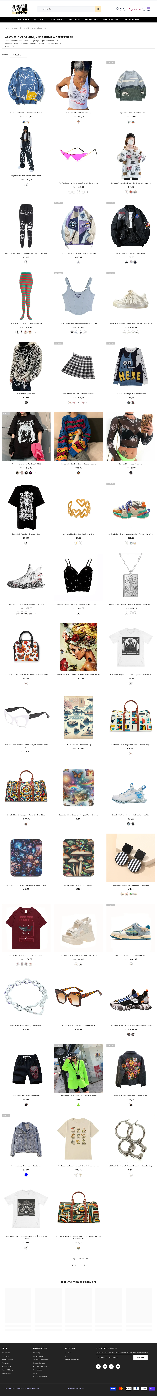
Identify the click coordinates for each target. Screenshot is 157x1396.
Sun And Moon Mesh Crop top (130, 464)
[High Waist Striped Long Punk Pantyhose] (26, 296)
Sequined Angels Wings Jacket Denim (26, 1166)
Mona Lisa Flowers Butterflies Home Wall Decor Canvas (78, 675)
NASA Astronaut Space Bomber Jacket (131, 253)
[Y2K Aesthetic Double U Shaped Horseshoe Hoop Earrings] (130, 1138)
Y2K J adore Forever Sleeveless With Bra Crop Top (78, 323)
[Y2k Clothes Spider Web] (26, 366)
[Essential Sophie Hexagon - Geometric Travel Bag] (26, 787)
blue (24, 122)
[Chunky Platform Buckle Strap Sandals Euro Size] (78, 928)
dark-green (129, 122)
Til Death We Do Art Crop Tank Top (78, 113)
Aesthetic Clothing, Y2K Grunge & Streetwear (29, 28)
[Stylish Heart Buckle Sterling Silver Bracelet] (26, 998)
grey (135, 192)
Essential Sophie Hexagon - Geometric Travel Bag (26, 815)
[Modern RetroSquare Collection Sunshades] (78, 998)
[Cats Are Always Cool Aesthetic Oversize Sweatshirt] (130, 155)
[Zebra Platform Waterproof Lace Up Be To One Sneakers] (130, 998)
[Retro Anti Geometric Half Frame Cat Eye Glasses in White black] (26, 717)
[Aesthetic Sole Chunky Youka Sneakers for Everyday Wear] (130, 507)
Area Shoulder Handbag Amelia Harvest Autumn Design (26, 675)
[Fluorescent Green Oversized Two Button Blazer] (78, 1068)
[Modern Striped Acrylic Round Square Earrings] (130, 858)
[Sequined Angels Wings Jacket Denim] (26, 1138)
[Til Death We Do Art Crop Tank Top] (78, 85)
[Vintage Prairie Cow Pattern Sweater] (130, 85)
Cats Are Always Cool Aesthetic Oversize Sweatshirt (131, 183)
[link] (18, 1326)
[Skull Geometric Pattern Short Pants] (26, 1068)
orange (131, 192)
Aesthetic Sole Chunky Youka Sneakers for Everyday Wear (131, 534)
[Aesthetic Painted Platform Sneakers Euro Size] (26, 577)
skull (26, 1104)
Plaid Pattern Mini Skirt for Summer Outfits (78, 394)
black (26, 184)
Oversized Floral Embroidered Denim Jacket (131, 1096)
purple (74, 192)
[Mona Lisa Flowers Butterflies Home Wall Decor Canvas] (78, 647)
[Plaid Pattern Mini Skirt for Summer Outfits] (78, 366)
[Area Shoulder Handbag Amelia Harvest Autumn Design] (26, 647)
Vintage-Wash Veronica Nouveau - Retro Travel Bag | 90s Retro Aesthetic (78, 1237)
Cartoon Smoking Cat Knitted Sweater (130, 394)
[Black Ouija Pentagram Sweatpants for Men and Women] (26, 226)
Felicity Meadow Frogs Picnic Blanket (78, 885)
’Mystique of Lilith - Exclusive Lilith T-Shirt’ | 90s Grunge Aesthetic (26, 1237)
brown (131, 753)
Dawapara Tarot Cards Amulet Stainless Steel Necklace (130, 604)
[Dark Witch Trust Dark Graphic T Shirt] (26, 507)
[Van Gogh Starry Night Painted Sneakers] (130, 928)
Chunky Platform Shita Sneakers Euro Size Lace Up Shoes (131, 323)
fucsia (30, 473)
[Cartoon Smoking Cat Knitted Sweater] (130, 366)
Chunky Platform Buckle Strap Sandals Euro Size (78, 955)
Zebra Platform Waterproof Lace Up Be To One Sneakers (131, 1025)
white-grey (124, 332)
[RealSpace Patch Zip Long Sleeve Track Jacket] (78, 226)
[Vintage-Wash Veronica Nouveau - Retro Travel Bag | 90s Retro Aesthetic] (78, 1209)
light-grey (26, 964)
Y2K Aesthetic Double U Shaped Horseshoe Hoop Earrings (131, 1166)
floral (131, 1104)
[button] (18, 55)
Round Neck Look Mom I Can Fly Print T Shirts (26, 955)
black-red (21, 332)
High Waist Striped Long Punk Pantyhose (26, 323)
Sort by (5, 55)
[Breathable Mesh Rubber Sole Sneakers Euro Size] (130, 787)
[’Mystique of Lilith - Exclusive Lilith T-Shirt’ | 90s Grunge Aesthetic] (26, 1209)
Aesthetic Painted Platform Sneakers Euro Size (26, 604)
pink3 (74, 402)
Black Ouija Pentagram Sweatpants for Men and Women (26, 253)
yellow (70, 402)
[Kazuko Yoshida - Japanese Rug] (78, 717)
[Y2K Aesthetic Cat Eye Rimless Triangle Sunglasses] (78, 155)
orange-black (30, 332)
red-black (26, 332)
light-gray (22, 964)
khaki (30, 964)
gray (131, 262)
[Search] (69, 9)
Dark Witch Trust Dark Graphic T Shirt (26, 534)
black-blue (26, 613)
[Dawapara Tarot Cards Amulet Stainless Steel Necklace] (130, 577)
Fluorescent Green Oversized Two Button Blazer (79, 1096)
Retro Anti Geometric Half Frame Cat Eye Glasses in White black (26, 746)
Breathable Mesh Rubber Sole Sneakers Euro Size (130, 815)
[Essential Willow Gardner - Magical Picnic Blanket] (78, 787)
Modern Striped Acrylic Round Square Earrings (131, 885)
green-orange (133, 122)
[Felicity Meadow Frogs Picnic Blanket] (78, 858)
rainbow (78, 473)
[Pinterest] (105, 1366)
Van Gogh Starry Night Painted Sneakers (130, 955)
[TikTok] (111, 1366)
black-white (17, 332)
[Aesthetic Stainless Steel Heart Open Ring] (78, 507)
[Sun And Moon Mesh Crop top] (130, 436)
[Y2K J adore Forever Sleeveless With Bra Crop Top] (78, 296)
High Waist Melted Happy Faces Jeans (26, 176)
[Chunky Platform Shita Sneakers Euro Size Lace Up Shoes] (130, 296)
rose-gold (135, 613)
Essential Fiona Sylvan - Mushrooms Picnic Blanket (26, 885)
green (83, 192)
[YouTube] (118, 1366)
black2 (78, 402)
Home (7, 28)
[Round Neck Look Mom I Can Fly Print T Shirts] (26, 928)
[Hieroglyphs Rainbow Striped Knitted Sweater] (78, 436)
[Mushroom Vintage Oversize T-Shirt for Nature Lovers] (78, 1138)
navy (135, 262)
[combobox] (66, 9)
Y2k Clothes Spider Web (26, 394)
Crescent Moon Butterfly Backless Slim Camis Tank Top (78, 604)
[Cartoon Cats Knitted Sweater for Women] (26, 85)
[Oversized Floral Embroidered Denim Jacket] (130, 1068)
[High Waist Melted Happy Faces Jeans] (26, 148)
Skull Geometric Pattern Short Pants (26, 1096)
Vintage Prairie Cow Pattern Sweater (130, 113)
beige (28, 122)
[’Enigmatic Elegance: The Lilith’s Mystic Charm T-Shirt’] (130, 647)
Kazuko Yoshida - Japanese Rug (78, 745)
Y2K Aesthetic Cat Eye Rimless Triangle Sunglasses (78, 183)
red (78, 192)
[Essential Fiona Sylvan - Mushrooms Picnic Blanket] (26, 858)
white (78, 122)
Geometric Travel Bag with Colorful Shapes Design (130, 745)
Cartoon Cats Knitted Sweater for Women (26, 113)
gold (76, 543)
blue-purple (78, 262)
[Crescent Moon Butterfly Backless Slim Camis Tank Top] (78, 577)
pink (83, 402)
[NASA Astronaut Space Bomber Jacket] (130, 226)
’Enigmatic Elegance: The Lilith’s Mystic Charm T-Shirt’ (131, 675)
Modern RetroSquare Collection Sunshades (78, 1025)
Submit (140, 1357)
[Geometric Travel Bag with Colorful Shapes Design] (130, 717)
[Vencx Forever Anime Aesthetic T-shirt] (26, 436)
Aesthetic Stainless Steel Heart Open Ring (78, 534)
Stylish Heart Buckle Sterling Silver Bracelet (26, 1025)
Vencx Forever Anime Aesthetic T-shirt (26, 464)
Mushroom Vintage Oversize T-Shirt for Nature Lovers (78, 1166)
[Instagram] (98, 1366)
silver (80, 543)
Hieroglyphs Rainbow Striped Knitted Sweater (78, 464)
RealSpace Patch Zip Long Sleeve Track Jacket (79, 253)
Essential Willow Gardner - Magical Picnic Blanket (78, 815)
